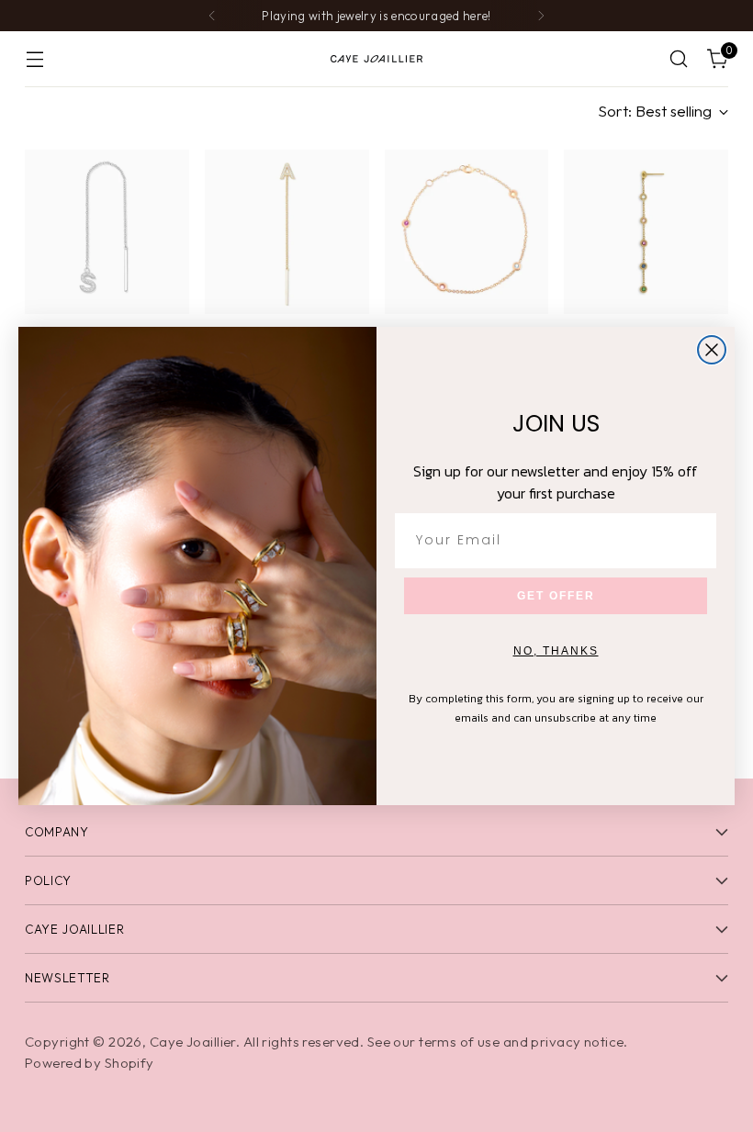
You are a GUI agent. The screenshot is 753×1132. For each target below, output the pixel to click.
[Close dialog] (711, 350)
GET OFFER (556, 595)
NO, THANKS (556, 650)
